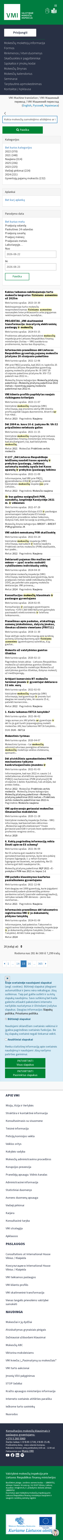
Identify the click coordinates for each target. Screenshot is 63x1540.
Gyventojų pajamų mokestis (25, 178)
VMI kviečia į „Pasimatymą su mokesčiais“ (31, 1361)
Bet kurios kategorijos (18, 148)
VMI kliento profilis (17, 1285)
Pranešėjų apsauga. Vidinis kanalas (26, 1175)
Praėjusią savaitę (15, 233)
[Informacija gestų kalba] (48, 13)
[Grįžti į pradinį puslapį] (5, 113)
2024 (11, 175)
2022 (11, 151)
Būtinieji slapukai (19, 1019)
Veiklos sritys (13, 1144)
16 (29, 964)
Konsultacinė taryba (18, 1221)
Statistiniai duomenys (19, 1190)
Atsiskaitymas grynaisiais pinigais (26, 1330)
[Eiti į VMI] (18, 12)
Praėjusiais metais (16, 241)
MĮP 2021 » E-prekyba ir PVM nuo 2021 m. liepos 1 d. (29, 870)
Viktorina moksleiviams (20, 1353)
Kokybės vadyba (15, 1152)
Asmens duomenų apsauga (22, 1198)
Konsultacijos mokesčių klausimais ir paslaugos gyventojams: (28, 1433)
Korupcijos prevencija (18, 1167)
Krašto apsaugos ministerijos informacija (30, 1391)
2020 (14, 835)
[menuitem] (24, 43)
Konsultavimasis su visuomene (24, 1121)
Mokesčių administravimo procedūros (28, 1159)
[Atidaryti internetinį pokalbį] (55, 1532)
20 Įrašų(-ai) (11, 947)
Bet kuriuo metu (15, 222)
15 (23, 964)
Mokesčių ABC (14, 1345)
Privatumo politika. (26, 1014)
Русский (38, 106)
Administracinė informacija (22, 1182)
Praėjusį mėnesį (14, 237)
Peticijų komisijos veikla (20, 1136)
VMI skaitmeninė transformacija (25, 1293)
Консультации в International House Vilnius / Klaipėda (28, 1268)
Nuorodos (12, 1414)
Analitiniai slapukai (20, 1040)
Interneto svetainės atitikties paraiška (29, 1399)
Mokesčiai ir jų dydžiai (19, 1322)
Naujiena (13, 159)
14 (17, 964)
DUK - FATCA (18, 730)
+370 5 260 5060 (15, 1439)
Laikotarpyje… (14, 245)
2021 (11, 155)
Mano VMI (28, 1451)
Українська (51, 106)
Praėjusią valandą (15, 226)
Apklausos (12, 1236)
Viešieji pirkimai (17, 171)
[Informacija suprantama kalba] (54, 13)
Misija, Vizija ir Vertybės (20, 1106)
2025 (11, 163)
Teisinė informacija (17, 1129)
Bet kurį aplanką (15, 200)
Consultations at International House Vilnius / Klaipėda (28, 1256)
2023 (11, 167)
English (27, 106)
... (13, 964)
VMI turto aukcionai (17, 1368)
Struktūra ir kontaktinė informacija (27, 1113)
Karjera (10, 1213)
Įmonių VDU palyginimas (20, 1376)
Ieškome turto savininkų (20, 1407)
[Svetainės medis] (55, 6)
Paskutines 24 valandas (19, 229)
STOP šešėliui (14, 1384)
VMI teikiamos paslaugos (21, 1277)
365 (40, 964)
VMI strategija (14, 1228)
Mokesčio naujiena (43, 491)
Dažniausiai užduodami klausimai (26, 1337)
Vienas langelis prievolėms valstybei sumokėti (27, 1302)
